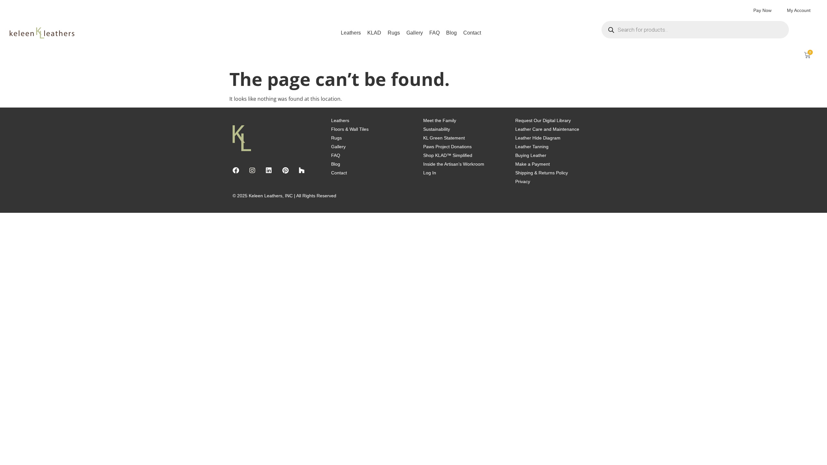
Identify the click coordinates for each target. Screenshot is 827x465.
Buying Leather (530, 155)
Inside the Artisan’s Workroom (453, 164)
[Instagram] (252, 170)
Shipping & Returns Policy (541, 172)
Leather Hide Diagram (537, 137)
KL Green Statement (444, 137)
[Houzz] (301, 170)
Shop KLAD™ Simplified (447, 155)
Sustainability (436, 129)
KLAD (374, 33)
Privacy (522, 181)
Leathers (351, 33)
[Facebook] (235, 170)
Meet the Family (439, 120)
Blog (451, 33)
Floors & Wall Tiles (350, 129)
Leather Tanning (532, 146)
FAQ (434, 33)
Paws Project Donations (447, 146)
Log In (429, 172)
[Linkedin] (268, 170)
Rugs (394, 33)
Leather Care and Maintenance (547, 129)
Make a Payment (532, 164)
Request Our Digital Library (543, 120)
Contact (472, 33)
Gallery (414, 33)
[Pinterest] (285, 170)
